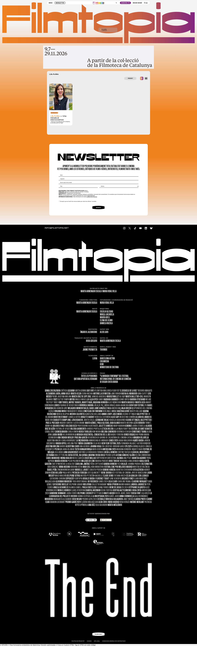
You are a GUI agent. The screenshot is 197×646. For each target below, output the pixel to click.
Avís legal (97, 641)
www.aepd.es (91, 195)
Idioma (102, 186)
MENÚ (50, 2)
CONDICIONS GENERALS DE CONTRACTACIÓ (114, 641)
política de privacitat (92, 196)
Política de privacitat (78, 641)
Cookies (89, 641)
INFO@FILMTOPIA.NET (57, 228)
